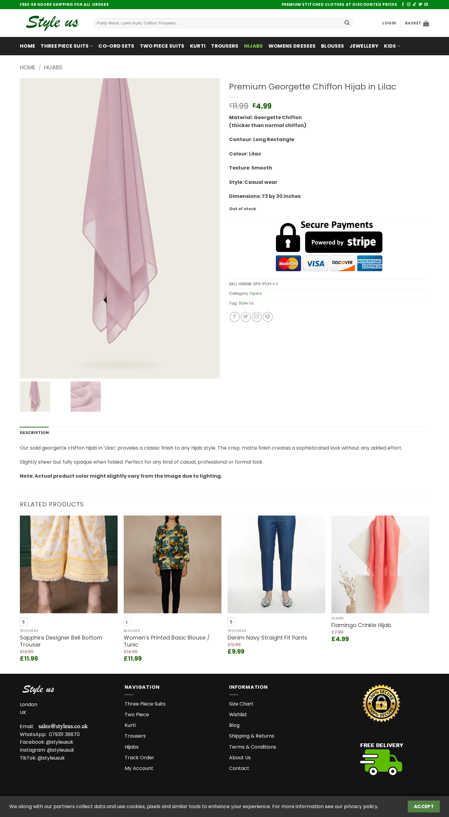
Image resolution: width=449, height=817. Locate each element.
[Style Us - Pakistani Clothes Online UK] (52, 23)
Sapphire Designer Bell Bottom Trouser (61, 641)
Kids (390, 45)
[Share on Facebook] (235, 317)
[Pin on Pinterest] (268, 317)
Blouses (332, 45)
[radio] (23, 622)
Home (27, 45)
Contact (239, 768)
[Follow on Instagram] (409, 4)
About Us (240, 757)
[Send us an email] (426, 4)
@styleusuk (59, 742)
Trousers (225, 45)
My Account (139, 768)
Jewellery (363, 45)
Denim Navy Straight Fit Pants (267, 637)
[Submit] (347, 23)
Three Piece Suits (65, 45)
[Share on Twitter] (246, 317)
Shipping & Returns (251, 735)
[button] (389, 23)
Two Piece (137, 714)
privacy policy (361, 806)
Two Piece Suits (162, 45)
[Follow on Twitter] (420, 4)
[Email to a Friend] (257, 317)
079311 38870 (64, 734)
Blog (234, 725)
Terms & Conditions (252, 746)
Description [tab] (34, 432)
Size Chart (241, 703)
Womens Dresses (292, 45)
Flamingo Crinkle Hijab (361, 625)
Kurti (198, 45)
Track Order (139, 757)
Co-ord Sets (116, 45)
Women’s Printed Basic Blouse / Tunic (167, 641)
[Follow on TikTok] (414, 4)
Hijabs (253, 45)
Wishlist (238, 714)
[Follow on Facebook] (403, 4)
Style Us (246, 303)
